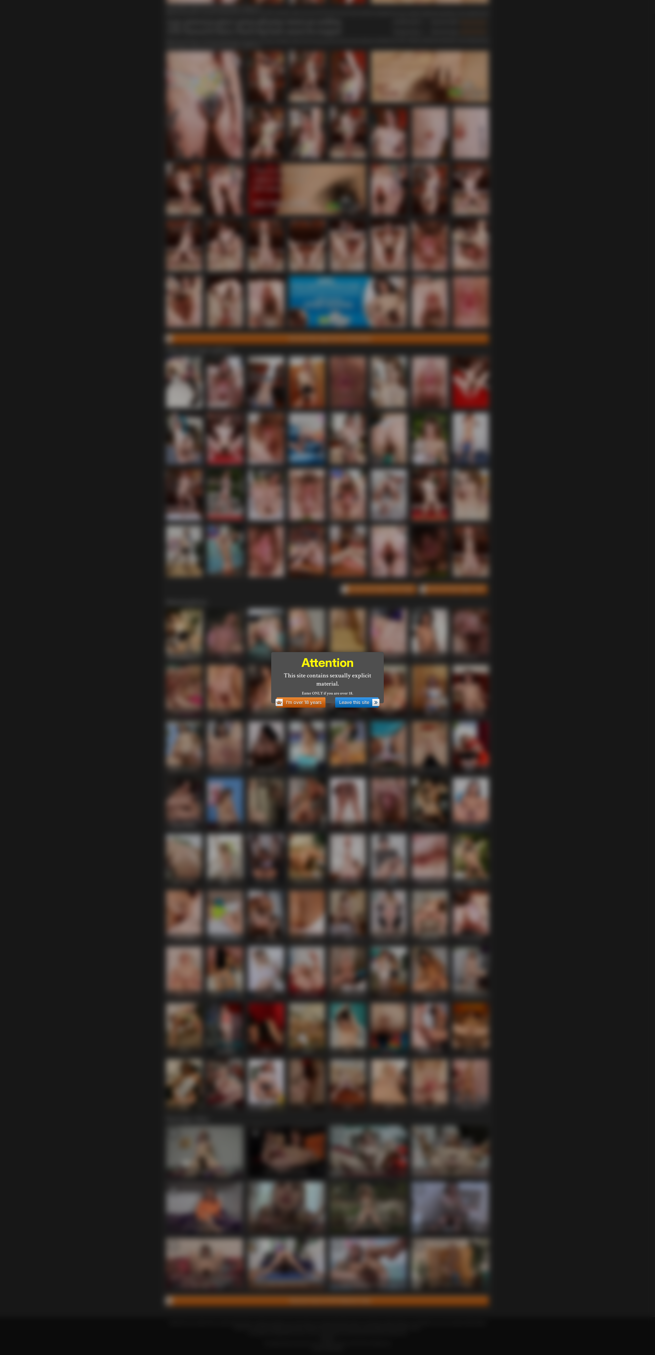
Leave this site (354, 702)
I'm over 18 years (304, 702)
